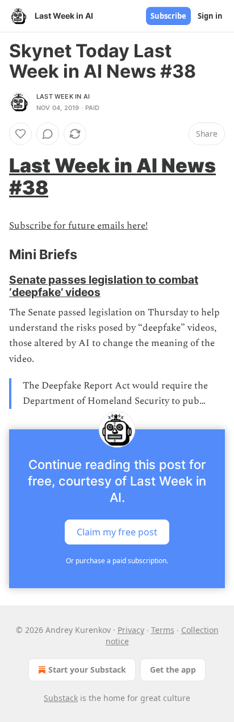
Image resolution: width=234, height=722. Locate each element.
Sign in (210, 16)
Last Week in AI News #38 (112, 176)
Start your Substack (87, 669)
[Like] (20, 134)
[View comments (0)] (47, 134)
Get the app (173, 669)
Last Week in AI (63, 96)
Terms (162, 629)
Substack (61, 698)
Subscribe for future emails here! (78, 225)
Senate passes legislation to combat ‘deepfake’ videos (103, 286)
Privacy (131, 629)
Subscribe (168, 16)
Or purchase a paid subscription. (117, 560)
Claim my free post (117, 532)
